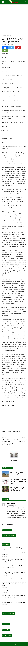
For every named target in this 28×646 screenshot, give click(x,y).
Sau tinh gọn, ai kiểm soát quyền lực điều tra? (13, 579)
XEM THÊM (17, 468)
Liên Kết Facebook (7, 635)
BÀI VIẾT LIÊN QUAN (7, 468)
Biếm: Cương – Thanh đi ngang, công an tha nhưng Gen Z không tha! (17, 488)
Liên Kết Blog (5, 629)
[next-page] (5, 495)
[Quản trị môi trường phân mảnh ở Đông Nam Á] (5, 474)
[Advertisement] (14, 20)
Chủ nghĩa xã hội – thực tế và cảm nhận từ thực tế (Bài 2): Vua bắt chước (14, 596)
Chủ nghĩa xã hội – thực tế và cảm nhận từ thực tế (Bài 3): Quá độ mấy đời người (14, 573)
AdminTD (5, 44)
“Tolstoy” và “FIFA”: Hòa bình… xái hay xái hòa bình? (13, 584)
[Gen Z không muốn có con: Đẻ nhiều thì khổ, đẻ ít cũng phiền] (5, 481)
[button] (2, 2)
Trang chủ (4, 35)
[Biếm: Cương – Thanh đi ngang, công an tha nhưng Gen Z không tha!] (5, 489)
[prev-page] (3, 495)
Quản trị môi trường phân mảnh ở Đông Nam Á (13, 548)
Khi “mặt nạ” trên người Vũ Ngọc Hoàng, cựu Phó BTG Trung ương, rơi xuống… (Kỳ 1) (7, 442)
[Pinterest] (18, 47)
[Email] (5, 50)
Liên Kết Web (5, 624)
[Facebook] (5, 47)
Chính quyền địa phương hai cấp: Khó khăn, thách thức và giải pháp (12, 566)
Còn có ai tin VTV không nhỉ (9, 590)
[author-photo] (14, 458)
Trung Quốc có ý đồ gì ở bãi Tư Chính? (20, 440)
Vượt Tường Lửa (6, 529)
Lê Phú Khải (8, 431)
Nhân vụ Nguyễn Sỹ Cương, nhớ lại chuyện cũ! (13, 602)
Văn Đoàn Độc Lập (16, 431)
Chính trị (9, 35)
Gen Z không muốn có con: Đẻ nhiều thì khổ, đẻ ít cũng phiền (18, 481)
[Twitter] (11, 47)
